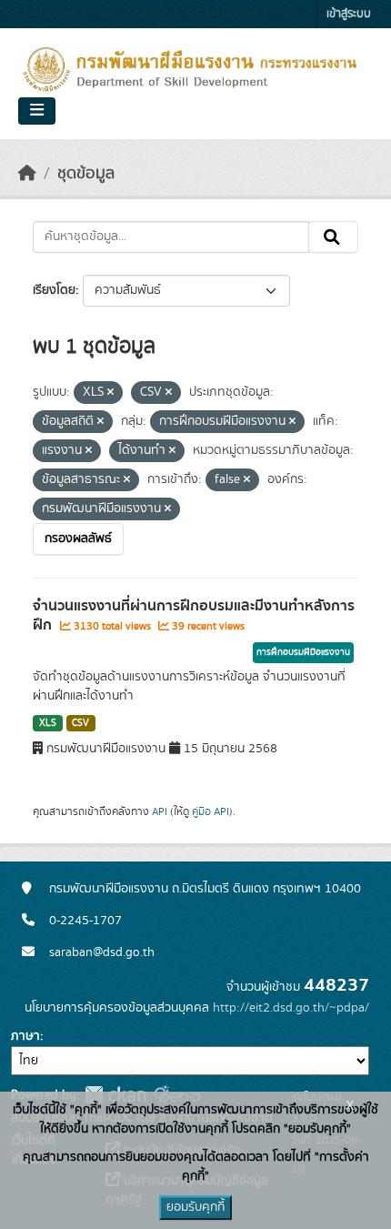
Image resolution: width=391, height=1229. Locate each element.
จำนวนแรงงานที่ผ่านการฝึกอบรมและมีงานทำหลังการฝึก (194, 615)
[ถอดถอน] (110, 393)
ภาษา (25, 1036)
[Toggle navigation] (36, 111)
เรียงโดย (54, 290)
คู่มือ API (210, 811)
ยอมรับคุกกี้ (195, 1207)
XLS (47, 723)
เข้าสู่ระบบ (348, 14)
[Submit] (333, 237)
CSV (80, 723)
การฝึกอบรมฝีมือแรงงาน (303, 652)
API (159, 811)
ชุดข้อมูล (86, 174)
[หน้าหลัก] (27, 174)
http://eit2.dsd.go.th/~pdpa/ (291, 1008)
